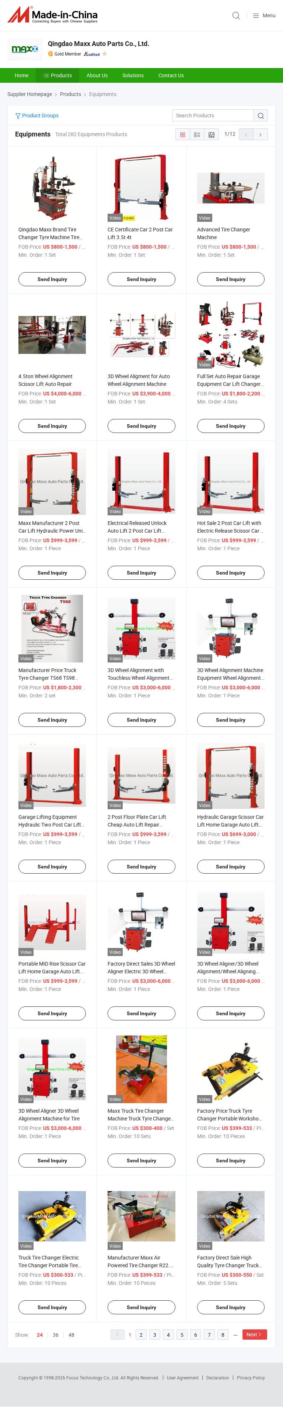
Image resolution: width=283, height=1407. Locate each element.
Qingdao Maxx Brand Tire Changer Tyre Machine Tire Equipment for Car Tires (48, 237)
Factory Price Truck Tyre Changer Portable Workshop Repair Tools (229, 1118)
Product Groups (40, 115)
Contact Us (171, 75)
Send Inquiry (52, 279)
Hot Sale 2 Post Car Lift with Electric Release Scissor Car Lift (229, 530)
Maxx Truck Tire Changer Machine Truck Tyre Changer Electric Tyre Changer (140, 1118)
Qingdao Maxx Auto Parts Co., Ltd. (98, 43)
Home (21, 75)
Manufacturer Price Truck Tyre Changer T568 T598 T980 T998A (47, 678)
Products (61, 75)
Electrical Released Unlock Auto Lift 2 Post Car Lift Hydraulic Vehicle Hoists (137, 530)
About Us (97, 75)
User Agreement (183, 1378)
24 (40, 1335)
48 (71, 1334)
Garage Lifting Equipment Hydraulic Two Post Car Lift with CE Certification (49, 824)
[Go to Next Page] (261, 134)
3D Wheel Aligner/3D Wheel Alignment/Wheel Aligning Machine (227, 971)
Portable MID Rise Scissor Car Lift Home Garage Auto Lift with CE (52, 971)
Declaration (217, 1378)
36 (56, 1334)
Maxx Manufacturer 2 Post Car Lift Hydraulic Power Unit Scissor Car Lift (51, 530)
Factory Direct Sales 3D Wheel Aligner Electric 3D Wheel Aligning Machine (141, 971)
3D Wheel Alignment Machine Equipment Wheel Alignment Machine (230, 678)
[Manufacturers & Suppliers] (53, 14)
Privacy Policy (251, 1378)
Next (252, 1334)
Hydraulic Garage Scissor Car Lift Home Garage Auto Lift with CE (230, 824)
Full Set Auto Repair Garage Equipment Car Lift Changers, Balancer (230, 384)
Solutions (133, 75)
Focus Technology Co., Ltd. (93, 1378)
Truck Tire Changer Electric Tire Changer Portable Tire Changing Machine (48, 1265)
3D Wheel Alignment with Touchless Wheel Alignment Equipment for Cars (139, 678)
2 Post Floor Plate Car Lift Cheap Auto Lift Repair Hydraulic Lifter (137, 824)
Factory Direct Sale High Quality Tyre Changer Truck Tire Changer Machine (228, 1265)
